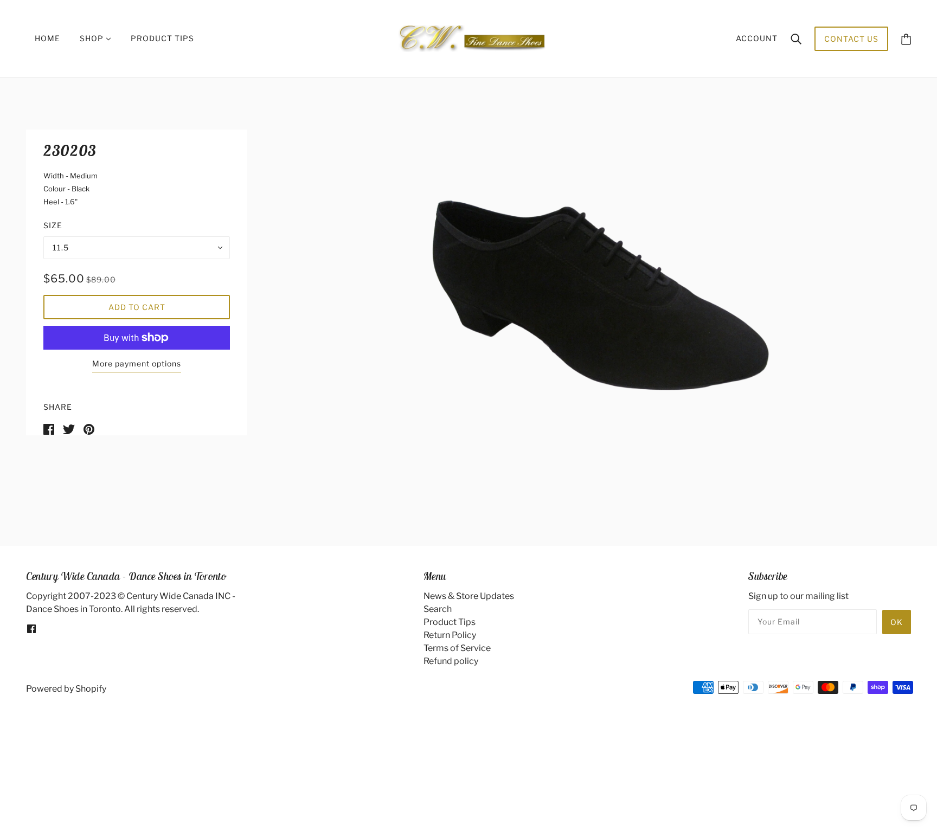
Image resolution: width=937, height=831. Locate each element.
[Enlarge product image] (579, 292)
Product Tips (449, 622)
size (52, 225)
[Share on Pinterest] (89, 428)
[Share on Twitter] (69, 428)
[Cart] (906, 38)
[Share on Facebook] (48, 428)
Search (437, 609)
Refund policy (450, 661)
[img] (31, 629)
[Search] (796, 38)
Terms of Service (457, 648)
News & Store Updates (468, 596)
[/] (471, 38)
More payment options (136, 363)
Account (757, 38)
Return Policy (449, 635)
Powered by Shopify (66, 689)
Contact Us (851, 38)
